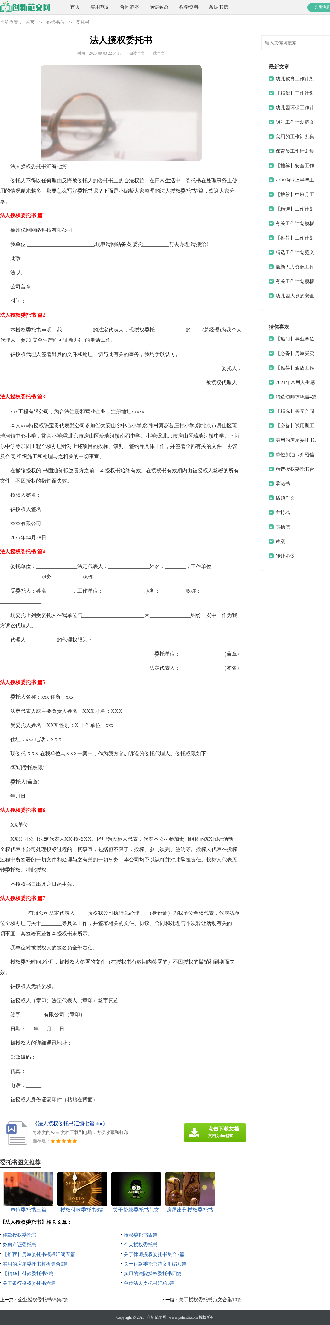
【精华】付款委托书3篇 (28, 1273)
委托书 (83, 22)
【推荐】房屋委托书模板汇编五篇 (39, 1254)
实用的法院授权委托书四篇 (153, 1273)
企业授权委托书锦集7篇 (43, 1299)
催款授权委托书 (19, 1235)
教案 (280, 541)
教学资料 (189, 7)
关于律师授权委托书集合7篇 (154, 1254)
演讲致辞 (159, 7)
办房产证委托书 (19, 1244)
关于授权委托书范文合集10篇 (210, 1299)
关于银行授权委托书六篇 (29, 1283)
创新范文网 (156, 1317)
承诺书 (283, 483)
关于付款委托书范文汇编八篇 (155, 1263)
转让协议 (285, 555)
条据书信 (218, 7)
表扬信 (283, 527)
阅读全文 (137, 53)
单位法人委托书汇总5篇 (149, 1283)
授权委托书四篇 (141, 1235)
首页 (75, 7)
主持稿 (283, 512)
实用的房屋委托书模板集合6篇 (35, 1263)
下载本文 (157, 53)
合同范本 (129, 7)
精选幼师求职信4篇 (296, 396)
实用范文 (100, 7)
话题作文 (285, 498)
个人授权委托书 (141, 1244)
